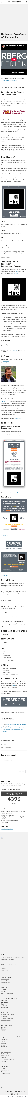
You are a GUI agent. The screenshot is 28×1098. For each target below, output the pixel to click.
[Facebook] (18, 1091)
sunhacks (3, 1045)
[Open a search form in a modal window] (26, 2)
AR (5, 726)
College (18, 726)
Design (2, 728)
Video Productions (5, 982)
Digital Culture (14, 350)
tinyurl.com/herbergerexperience (9, 80)
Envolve (3, 1030)
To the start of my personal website (10, 820)
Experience (12, 728)
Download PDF (4, 535)
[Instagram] (13, 1091)
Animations (3, 1061)
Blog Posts (3, 1072)
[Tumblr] (14, 1094)
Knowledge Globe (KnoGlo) (7, 1014)
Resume (3, 1068)
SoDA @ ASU (4, 1027)
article (13, 685)
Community (23, 726)
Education (7, 728)
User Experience (6, 729)
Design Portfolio (5, 981)
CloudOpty (3, 1041)
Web (19, 729)
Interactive (18, 728)
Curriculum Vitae (5, 1070)
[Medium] (12, 1094)
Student (23, 728)
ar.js (17, 271)
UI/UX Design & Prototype (19, 724)
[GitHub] (8, 1091)
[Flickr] (21, 1091)
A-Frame (16, 273)
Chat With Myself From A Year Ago (8, 1059)
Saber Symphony (5, 1002)
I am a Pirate (5, 822)
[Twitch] (17, 1094)
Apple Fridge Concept (6, 1020)
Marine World (4, 1000)
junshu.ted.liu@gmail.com (7, 829)
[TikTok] (24, 1091)
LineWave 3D (4, 1006)
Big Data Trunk (4, 1039)
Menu (1, 2)
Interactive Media (5, 979)
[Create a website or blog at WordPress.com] (14, 1087)
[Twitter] (16, 1091)
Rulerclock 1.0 (4, 1007)
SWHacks (3, 1029)
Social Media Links (5, 1073)
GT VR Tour (3, 989)
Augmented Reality (11, 726)
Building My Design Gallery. (8, 815)
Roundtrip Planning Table (7, 1018)
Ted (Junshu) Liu (14, 2)
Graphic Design (9, 724)
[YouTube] (10, 1091)
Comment (21, 771)
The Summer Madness (6, 1054)
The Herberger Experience (7, 993)
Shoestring (3, 991)
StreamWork (4, 1016)
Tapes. (2, 1004)
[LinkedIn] (5, 1091)
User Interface (14, 729)
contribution (18, 418)
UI (1, 729)
